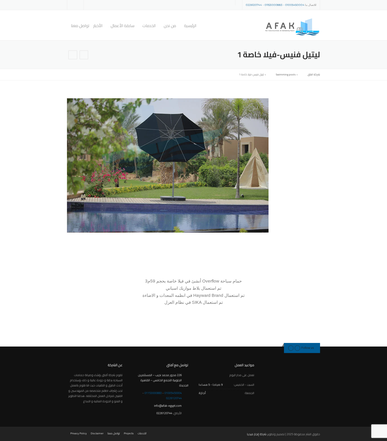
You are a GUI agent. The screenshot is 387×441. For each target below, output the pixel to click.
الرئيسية (190, 25)
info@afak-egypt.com (168, 405)
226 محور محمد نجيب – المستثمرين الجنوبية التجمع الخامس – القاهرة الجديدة (163, 380)
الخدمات (149, 25)
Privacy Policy (78, 433)
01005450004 (294, 4)
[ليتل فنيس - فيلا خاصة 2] (72, 55)
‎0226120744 (254, 4)
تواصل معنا (80, 25)
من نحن (170, 25)
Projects (129, 433)
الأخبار (98, 25)
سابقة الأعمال (122, 25)
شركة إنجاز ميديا (257, 434)
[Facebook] (77, 4)
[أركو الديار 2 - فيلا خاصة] (84, 55)
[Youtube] (290, 347)
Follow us (307, 347)
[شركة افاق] (292, 27)
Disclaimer (97, 433)
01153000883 (273, 4)
